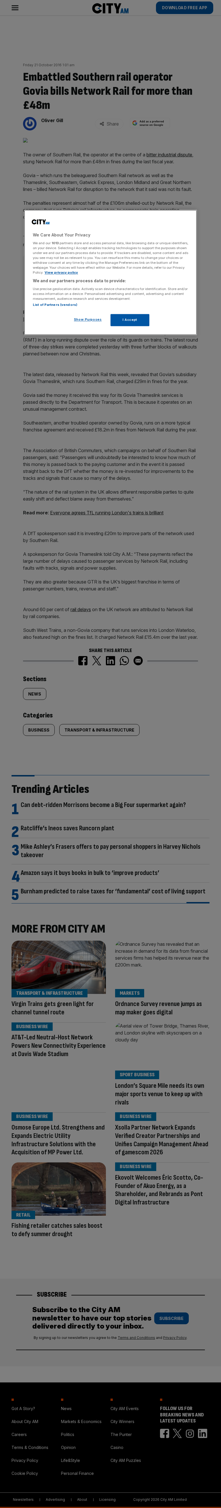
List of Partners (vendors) (55, 305)
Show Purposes (88, 320)
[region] (110, 272)
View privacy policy (61, 273)
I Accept (130, 320)
